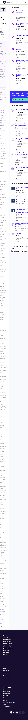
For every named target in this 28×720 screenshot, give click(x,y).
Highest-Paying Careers (8, 646)
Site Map (5, 704)
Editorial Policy (6, 700)
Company (5, 689)
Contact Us (5, 673)
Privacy (5, 697)
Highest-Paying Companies (9, 645)
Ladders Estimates (7, 693)
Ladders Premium (7, 639)
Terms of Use (6, 699)
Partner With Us (6, 691)
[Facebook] (20, 712)
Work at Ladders (6, 706)
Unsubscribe (6, 675)
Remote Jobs (6, 652)
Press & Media (6, 695)
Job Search (5, 637)
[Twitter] (23, 712)
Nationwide (16, 251)
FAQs (4, 668)
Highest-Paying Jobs (7, 643)
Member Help (6, 670)
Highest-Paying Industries (8, 648)
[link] (19, 2)
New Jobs (5, 654)
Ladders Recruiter (7, 641)
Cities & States (6, 650)
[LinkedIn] (16, 712)
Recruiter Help (6, 672)
